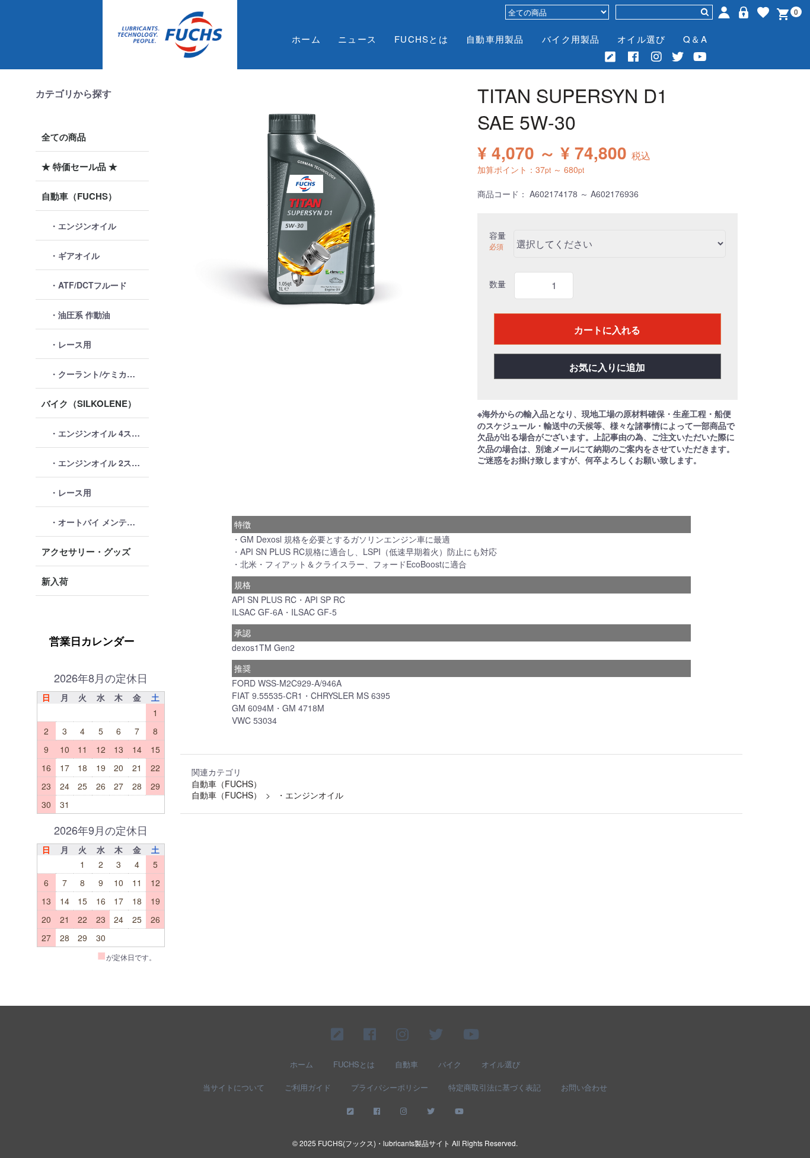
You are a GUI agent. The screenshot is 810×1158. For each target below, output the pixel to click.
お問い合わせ (584, 1087)
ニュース (357, 39)
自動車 (406, 1064)
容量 (497, 235)
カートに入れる (607, 329)
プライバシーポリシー (389, 1087)
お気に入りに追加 (607, 367)
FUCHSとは (421, 39)
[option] (315, 210)
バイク (449, 1064)
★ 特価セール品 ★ (79, 166)
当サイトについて (233, 1087)
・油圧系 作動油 (80, 314)
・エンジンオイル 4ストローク (99, 433)
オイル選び (641, 39)
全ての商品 (64, 136)
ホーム (306, 39)
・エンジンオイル (83, 226)
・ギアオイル (75, 255)
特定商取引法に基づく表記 (494, 1087)
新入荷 (55, 581)
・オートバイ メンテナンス (99, 522)
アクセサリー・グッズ (86, 551)
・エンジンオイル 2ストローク (99, 463)
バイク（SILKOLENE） (89, 403)
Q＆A (695, 39)
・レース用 (70, 344)
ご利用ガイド (308, 1087)
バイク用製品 (571, 39)
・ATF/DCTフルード (88, 285)
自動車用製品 (495, 39)
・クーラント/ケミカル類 (96, 374)
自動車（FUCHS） (79, 196)
